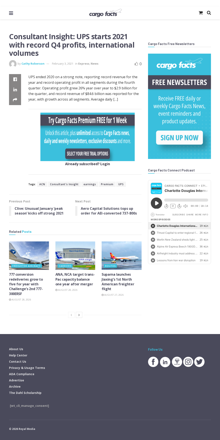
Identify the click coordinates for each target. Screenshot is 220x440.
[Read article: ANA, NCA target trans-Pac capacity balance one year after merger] (75, 255)
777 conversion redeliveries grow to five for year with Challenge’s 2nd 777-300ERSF (26, 284)
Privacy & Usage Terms (27, 368)
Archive (15, 386)
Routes (110, 265)
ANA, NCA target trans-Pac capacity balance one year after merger (75, 279)
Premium (107, 184)
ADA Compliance (21, 374)
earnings (90, 184)
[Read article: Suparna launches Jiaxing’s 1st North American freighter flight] (122, 255)
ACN (42, 184)
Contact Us (17, 361)
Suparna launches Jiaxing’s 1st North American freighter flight (118, 281)
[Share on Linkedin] (15, 89)
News (94, 63)
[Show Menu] (11, 12)
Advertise (16, 380)
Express (83, 63)
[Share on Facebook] (15, 79)
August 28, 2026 (21, 299)
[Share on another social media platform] (15, 100)
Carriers (65, 265)
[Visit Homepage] (105, 13)
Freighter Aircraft (26, 265)
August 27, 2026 (114, 294)
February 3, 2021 (62, 63)
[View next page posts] (79, 315)
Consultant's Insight (64, 184)
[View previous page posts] (71, 315)
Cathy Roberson (32, 63)
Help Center (18, 355)
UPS (121, 184)
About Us (16, 349)
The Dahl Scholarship (25, 393)
